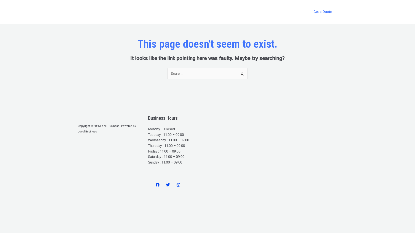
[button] (322, 12)
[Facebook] (158, 185)
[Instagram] (178, 185)
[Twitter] (168, 185)
